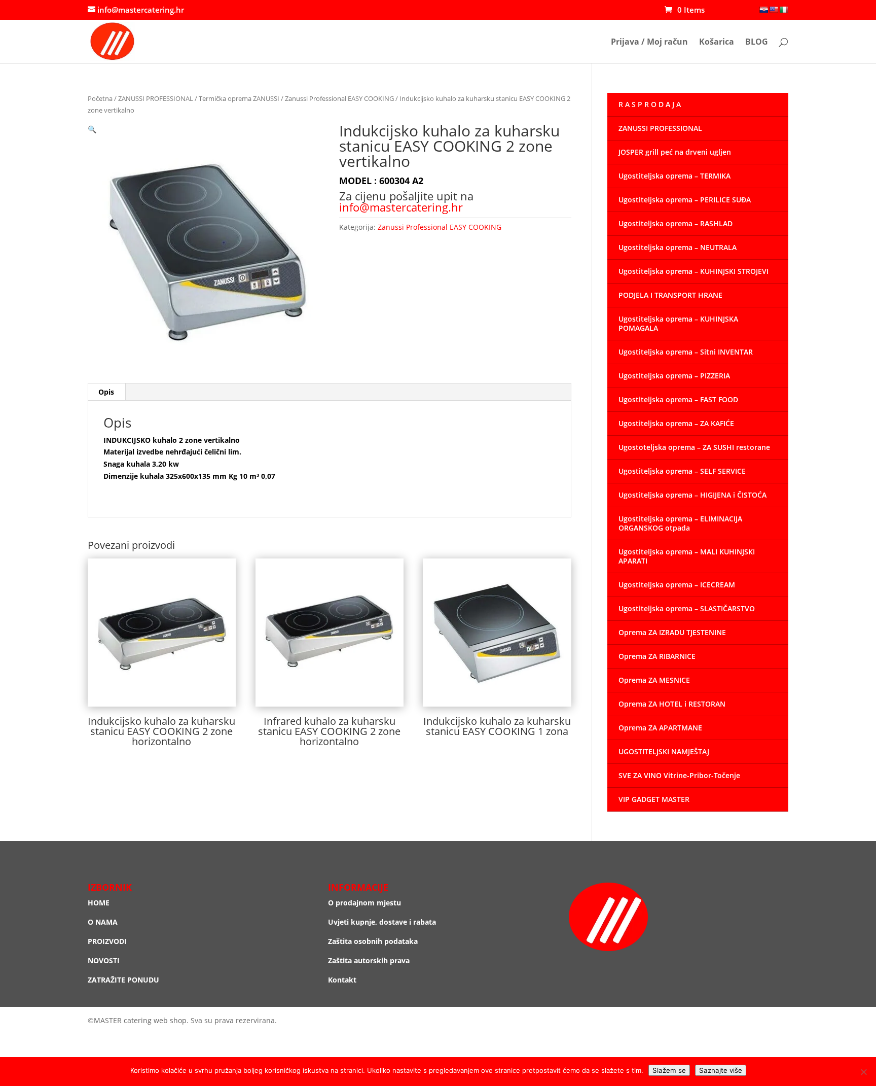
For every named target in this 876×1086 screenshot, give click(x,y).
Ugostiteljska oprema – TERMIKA (674, 176)
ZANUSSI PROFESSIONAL (155, 98)
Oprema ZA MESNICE (654, 680)
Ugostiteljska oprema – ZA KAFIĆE (676, 423)
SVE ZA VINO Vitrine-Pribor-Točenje (679, 775)
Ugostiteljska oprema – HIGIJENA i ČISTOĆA (692, 495)
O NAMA (103, 922)
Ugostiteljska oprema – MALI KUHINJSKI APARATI (686, 556)
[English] (773, 10)
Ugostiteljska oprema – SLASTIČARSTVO (686, 608)
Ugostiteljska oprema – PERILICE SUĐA (684, 199)
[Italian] (783, 10)
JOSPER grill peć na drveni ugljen (674, 152)
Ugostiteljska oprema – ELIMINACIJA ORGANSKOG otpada (680, 523)
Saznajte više (720, 1070)
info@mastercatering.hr (401, 207)
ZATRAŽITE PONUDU (123, 980)
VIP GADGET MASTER (653, 799)
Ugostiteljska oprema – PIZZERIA (674, 375)
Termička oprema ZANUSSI (239, 98)
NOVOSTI (104, 960)
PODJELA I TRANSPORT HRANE (670, 295)
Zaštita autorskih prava (369, 960)
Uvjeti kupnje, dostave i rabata (382, 922)
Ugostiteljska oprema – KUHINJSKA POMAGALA (678, 323)
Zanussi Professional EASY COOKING (339, 98)
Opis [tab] (106, 392)
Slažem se (669, 1070)
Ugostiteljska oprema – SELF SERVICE (682, 471)
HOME (99, 902)
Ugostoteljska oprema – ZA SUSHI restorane (694, 447)
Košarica (716, 42)
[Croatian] (763, 10)
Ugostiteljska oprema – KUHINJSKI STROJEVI (693, 271)
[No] (863, 1072)
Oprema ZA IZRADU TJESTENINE (672, 632)
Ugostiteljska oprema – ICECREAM (676, 584)
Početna (100, 98)
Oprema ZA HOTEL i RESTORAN (671, 704)
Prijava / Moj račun (649, 42)
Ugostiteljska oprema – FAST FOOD (678, 399)
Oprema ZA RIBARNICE (657, 656)
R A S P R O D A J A (649, 104)
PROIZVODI (107, 941)
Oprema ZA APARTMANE (660, 727)
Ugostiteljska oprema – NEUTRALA (677, 247)
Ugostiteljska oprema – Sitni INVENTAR (685, 352)
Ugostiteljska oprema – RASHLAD (675, 223)
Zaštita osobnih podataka (373, 941)
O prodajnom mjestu (364, 902)
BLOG (756, 42)
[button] (92, 129)
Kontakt (342, 980)
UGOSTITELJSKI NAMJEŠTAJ (663, 751)
